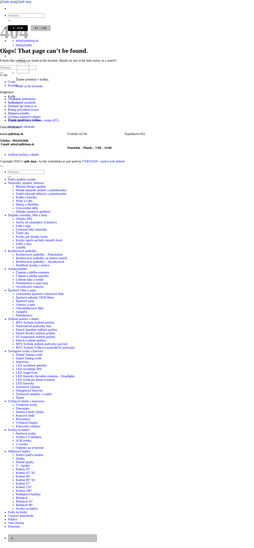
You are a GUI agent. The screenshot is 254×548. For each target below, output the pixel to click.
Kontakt (13, 85)
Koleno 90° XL (26, 480)
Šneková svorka (26, 433)
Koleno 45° (23, 469)
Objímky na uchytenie (30, 447)
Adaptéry (22, 311)
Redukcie (22, 498)
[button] (12, 56)
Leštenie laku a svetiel (29, 279)
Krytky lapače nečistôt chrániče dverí (39, 240)
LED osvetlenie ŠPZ (29, 369)
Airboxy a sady (25, 304)
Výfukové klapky (27, 422)
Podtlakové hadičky (28, 494)
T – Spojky (23, 465)
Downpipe (22, 408)
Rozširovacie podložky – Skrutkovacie (40, 261)
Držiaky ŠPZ (24, 218)
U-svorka (22, 444)
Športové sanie (25, 301)
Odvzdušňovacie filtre (29, 308)
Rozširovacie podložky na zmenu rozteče (41, 258)
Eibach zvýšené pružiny (31, 340)
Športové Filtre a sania (22, 290)
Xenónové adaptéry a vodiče (34, 394)
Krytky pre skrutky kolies (32, 236)
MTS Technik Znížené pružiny (35, 322)
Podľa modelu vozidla (22, 179)
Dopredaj (14, 526)
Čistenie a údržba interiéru (32, 276)
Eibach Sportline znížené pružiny (36, 329)
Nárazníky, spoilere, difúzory (26, 183)
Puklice (12, 519)
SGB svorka (23, 440)
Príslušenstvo (24, 315)
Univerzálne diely (27, 208)
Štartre (20, 397)
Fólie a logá (23, 226)
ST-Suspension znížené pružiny (35, 336)
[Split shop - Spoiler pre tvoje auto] (15, 1)
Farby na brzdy (17, 512)
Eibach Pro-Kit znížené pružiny (35, 333)
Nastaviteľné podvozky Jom (33, 326)
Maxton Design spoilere (31, 186)
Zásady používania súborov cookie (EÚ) (33, 120)
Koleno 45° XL (26, 472)
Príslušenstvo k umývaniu (32, 283)
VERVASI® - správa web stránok (103, 161)
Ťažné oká (22, 233)
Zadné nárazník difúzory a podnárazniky (41, 193)
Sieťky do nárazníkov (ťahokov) (36, 222)
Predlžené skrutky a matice (32, 265)
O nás (11, 81)
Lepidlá (20, 247)
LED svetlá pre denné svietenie (35, 379)
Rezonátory (23, 419)
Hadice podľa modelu (29, 455)
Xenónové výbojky (28, 387)
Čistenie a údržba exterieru (32, 272)
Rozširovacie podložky (22, 251)
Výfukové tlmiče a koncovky (26, 401)
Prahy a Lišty (24, 201)
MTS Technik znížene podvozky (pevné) (41, 344)
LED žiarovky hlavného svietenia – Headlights (45, 376)
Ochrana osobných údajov (24, 116)
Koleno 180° (24, 490)
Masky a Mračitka (27, 204)
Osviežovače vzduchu (29, 286)
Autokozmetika (17, 269)
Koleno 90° (23, 476)
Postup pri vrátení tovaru (23, 109)
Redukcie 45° (24, 501)
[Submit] (9, 20)
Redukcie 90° (24, 505)
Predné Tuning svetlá (29, 354)
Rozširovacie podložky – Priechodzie (39, 254)
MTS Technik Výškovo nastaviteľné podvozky (45, 347)
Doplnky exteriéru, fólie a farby (27, 215)
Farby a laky (24, 243)
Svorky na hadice (19, 430)
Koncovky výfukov (28, 426)
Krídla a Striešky (26, 197)
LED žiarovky (25, 383)
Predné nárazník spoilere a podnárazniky (41, 190)
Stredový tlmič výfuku (30, 412)
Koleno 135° (24, 487)
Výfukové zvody (26, 404)
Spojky (20, 458)
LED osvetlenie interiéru (31, 365)
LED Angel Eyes (27, 372)
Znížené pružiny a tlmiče (23, 154)
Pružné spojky (25, 462)
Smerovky (22, 362)
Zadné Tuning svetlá (28, 358)
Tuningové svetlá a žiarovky (25, 351)
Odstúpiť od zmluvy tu (22, 106)
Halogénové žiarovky (29, 390)
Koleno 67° (23, 483)
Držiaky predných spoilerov (33, 211)
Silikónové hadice (19, 451)
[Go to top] (1, 166)
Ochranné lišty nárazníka (31, 229)
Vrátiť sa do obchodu (29, 86)
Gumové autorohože (21, 515)
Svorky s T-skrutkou (28, 437)
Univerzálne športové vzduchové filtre (40, 294)
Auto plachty (16, 523)
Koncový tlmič (25, 415)
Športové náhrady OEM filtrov (35, 297)
